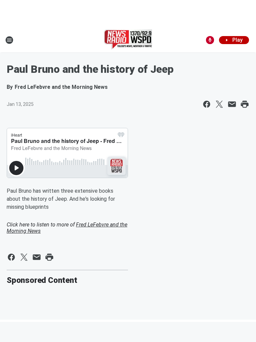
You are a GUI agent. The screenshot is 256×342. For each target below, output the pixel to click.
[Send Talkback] (210, 40)
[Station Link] (128, 40)
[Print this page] (244, 104)
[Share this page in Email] (232, 104)
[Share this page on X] (219, 104)
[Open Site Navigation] (9, 40)
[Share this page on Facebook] (206, 104)
